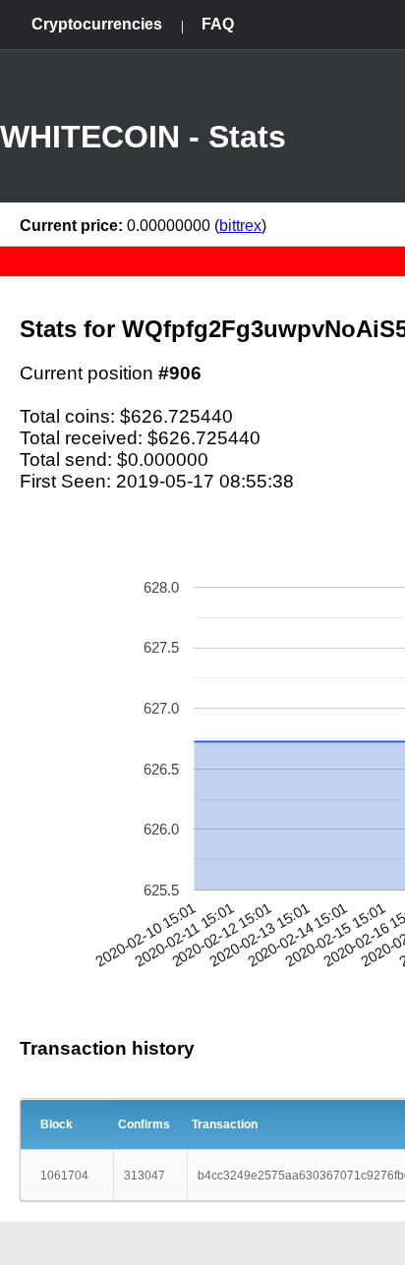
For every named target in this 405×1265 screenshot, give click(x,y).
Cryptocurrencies (96, 24)
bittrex (240, 225)
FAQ (218, 24)
